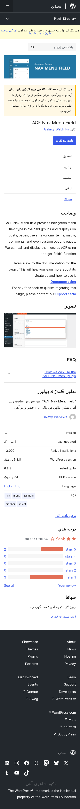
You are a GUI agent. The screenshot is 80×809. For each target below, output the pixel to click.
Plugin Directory (65, 18)
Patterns (31, 664)
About (71, 642)
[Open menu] (6, 6)
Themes (32, 649)
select (22, 504)
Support (70, 684)
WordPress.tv (63, 699)
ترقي (68, 188)
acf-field (28, 495)
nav (8, 495)
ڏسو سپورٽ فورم (63, 616)
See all (9, 585)
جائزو (68, 167)
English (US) (12, 486)
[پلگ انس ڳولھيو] (32, 47)
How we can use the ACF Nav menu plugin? (59, 374)
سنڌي (62, 753)
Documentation (63, 282)
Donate (30, 692)
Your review (67, 585)
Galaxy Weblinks (56, 129)
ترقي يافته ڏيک (65, 516)
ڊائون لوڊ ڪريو (64, 140)
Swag (31, 699)
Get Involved (28, 677)
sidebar (10, 504)
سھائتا (68, 199)
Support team (65, 294)
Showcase (30, 642)
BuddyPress (65, 734)
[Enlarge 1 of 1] (70, 318)
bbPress (67, 727)
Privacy (70, 664)
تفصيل (67, 156)
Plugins (32, 656)
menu (16, 495)
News (71, 649)
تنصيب (67, 177)
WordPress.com (62, 712)
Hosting (70, 656)
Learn (71, 677)
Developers (67, 692)
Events (32, 684)
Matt (70, 720)
